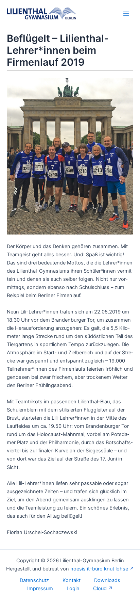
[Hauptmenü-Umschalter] (126, 13)
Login (73, 588)
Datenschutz (34, 580)
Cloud (100, 588)
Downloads (107, 580)
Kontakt (72, 580)
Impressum (40, 588)
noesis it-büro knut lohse (99, 569)
